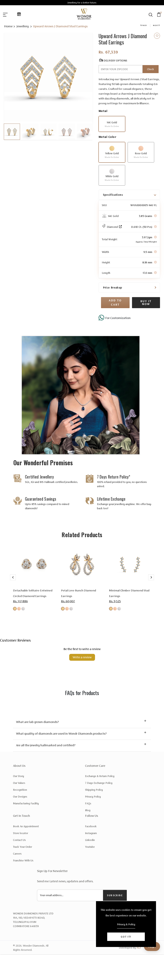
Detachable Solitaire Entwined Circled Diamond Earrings (32, 593)
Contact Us (19, 840)
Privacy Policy (93, 796)
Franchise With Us (23, 860)
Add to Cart (115, 302)
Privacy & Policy (126, 924)
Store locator (20, 833)
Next (156, 25)
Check (150, 69)
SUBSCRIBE (115, 895)
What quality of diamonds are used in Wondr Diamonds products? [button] (61, 733)
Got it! (126, 936)
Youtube (90, 846)
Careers (17, 853)
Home (8, 26)
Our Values (19, 782)
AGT (138, 947)
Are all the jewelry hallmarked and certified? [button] (45, 745)
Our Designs (20, 796)
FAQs (88, 803)
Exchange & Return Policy (99, 776)
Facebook (91, 826)
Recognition (20, 789)
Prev (144, 25)
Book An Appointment (26, 826)
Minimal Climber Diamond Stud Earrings (129, 593)
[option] (48, 77)
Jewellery (22, 26)
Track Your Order (22, 846)
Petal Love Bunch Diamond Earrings (78, 593)
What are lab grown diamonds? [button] (37, 722)
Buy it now (146, 303)
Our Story (18, 776)
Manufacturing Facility (26, 803)
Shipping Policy (94, 789)
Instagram (91, 833)
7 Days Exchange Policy (98, 782)
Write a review (82, 657)
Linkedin (90, 840)
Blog (87, 810)
